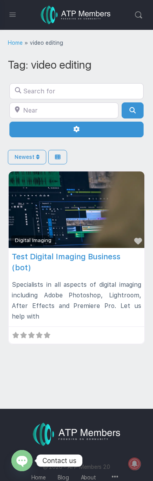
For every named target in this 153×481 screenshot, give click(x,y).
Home (15, 43)
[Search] (138, 15)
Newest (25, 157)
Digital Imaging (33, 240)
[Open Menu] (12, 14)
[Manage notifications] (134, 463)
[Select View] (57, 157)
